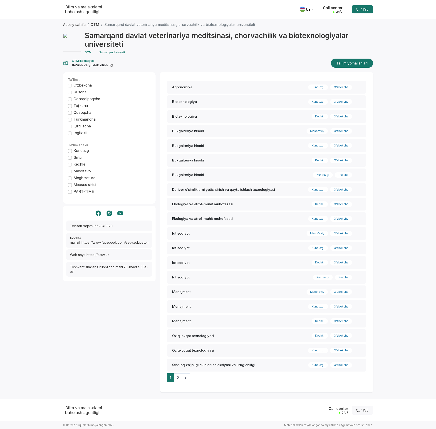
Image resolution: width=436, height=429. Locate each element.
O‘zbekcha (83, 85)
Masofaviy (82, 171)
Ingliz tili (80, 133)
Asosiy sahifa (74, 24)
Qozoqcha (82, 112)
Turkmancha (85, 119)
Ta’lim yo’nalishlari (352, 63)
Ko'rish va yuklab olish (90, 65)
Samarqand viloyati (112, 52)
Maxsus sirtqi (85, 184)
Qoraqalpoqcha (87, 99)
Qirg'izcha (82, 126)
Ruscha (80, 92)
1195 (364, 9)
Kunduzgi (81, 150)
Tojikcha (81, 105)
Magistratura (84, 178)
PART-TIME (84, 191)
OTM (95, 24)
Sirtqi (78, 157)
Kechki (79, 164)
